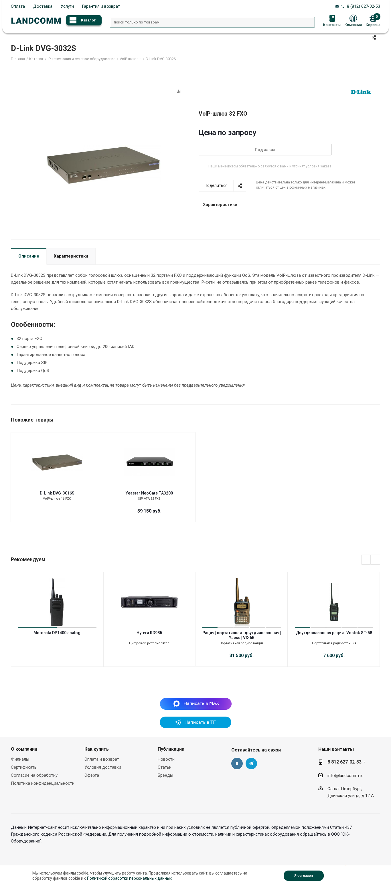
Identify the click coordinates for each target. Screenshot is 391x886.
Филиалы (20, 759)
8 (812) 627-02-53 (363, 6)
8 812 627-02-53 (344, 762)
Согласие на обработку (34, 775)
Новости (166, 759)
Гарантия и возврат (101, 6)
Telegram (251, 763)
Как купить (96, 749)
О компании (24, 749)
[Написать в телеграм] (195, 726)
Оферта (91, 775)
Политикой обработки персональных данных (129, 878)
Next (375, 560)
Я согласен (303, 876)
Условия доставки (102, 767)
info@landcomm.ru (345, 775)
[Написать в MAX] (196, 703)
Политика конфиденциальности (42, 783)
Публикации (171, 749)
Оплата (18, 6)
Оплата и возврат (101, 759)
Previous (366, 560)
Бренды (165, 775)
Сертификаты (24, 767)
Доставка (42, 6)
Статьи (164, 767)
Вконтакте (237, 763)
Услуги (67, 6)
